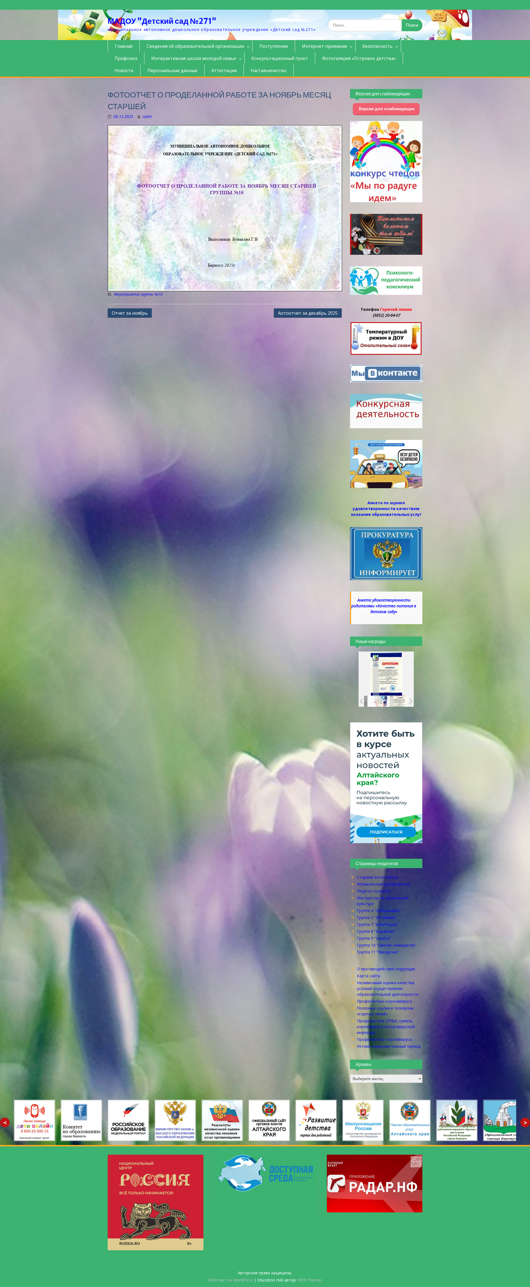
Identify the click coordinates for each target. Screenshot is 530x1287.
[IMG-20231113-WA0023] (394, 701)
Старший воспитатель (378, 877)
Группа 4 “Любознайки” (378, 910)
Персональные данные (172, 70)
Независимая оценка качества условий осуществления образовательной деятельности (387, 988)
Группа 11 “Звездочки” (378, 952)
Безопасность (377, 46)
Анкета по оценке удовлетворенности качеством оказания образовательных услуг (386, 508)
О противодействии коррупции (386, 968)
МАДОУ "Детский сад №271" (162, 21)
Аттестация (224, 70)
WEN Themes (310, 1280)
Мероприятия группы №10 (138, 294)
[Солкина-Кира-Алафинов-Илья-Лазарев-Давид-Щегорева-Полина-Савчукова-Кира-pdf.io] (374, 701)
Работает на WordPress (230, 1280)
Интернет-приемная (324, 46)
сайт (147, 116)
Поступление (273, 46)
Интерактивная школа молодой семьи (193, 58)
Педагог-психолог (374, 891)
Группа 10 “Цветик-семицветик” (387, 945)
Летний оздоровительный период (388, 1046)
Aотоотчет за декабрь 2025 (308, 313)
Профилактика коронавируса (384, 1001)
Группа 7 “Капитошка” (377, 924)
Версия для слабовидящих (386, 108)
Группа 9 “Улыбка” (374, 938)
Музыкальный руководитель (383, 884)
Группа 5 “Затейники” (377, 917)
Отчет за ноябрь (130, 313)
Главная (123, 46)
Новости (124, 70)
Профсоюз (126, 58)
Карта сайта (368, 975)
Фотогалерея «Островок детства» (359, 58)
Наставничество (269, 70)
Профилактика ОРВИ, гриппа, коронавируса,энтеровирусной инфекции (386, 1026)
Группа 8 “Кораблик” (376, 931)
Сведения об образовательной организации (195, 46)
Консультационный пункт (279, 58)
